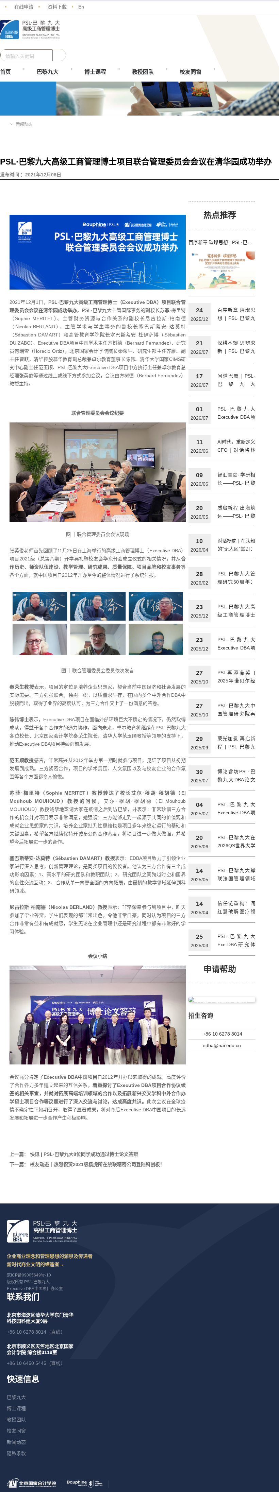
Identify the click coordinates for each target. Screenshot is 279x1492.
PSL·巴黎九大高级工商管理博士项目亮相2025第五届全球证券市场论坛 (236, 611)
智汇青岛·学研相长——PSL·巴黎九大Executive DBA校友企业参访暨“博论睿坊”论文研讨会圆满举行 (236, 479)
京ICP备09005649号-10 (29, 1275)
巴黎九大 (48, 72)
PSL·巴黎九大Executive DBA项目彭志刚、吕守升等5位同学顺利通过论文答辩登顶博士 (236, 413)
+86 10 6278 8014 (222, 1034)
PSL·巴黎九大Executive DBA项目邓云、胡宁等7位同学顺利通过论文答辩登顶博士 (236, 644)
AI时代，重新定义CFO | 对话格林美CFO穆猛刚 (236, 446)
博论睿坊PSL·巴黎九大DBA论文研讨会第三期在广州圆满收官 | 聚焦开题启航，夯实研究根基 (236, 776)
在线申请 (23, 7)
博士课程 (95, 72)
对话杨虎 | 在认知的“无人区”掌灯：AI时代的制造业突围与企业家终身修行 (236, 545)
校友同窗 (190, 72)
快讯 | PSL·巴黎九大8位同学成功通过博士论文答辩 (84, 1154)
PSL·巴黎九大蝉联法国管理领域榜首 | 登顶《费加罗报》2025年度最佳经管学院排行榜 (236, 875)
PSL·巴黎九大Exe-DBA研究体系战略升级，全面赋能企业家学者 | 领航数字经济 (236, 941)
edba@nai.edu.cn (222, 1045)
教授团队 (143, 72)
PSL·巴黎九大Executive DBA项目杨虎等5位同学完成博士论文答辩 (236, 809)
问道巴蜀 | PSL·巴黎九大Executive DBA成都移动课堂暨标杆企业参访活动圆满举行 (236, 380)
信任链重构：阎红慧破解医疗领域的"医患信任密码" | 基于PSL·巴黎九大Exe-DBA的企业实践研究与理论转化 (236, 908)
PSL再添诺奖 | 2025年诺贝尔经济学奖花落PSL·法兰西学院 (236, 677)
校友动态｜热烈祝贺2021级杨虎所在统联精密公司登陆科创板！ (97, 1164)
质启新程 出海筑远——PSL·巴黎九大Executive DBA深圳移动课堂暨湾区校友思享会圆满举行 (236, 512)
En (81, 7)
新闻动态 (16, 1442)
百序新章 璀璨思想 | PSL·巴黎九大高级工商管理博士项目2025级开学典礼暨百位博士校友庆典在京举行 (222, 242)
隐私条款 (16, 1453)
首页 (5, 72)
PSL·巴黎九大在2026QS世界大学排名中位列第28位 (236, 842)
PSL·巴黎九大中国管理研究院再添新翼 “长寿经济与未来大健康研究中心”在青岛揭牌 (236, 710)
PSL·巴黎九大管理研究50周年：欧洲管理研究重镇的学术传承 (236, 578)
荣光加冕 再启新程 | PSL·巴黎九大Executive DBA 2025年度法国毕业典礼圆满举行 (236, 743)
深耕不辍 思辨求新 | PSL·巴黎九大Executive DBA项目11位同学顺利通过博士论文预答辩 (236, 347)
